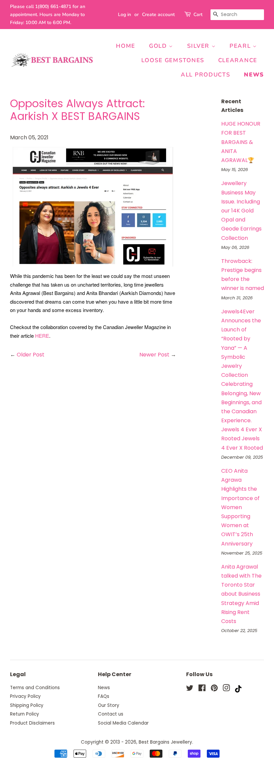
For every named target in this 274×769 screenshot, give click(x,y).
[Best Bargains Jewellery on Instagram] (226, 689)
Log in (124, 14)
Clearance (237, 60)
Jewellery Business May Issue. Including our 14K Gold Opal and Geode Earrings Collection (241, 210)
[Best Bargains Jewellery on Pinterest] (214, 689)
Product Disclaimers (32, 723)
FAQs (103, 696)
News (254, 75)
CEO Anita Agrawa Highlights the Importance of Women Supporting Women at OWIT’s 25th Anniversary (240, 507)
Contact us (110, 714)
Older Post (30, 354)
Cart (197, 14)
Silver (199, 46)
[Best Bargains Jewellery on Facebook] (202, 689)
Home (125, 46)
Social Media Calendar (123, 723)
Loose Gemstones (172, 60)
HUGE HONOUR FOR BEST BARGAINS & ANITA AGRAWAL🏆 (240, 142)
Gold (159, 46)
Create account (158, 14)
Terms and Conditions (35, 687)
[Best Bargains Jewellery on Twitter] (189, 689)
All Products (205, 75)
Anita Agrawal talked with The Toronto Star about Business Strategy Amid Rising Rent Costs (241, 594)
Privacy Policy (25, 696)
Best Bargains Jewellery (165, 742)
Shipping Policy (26, 705)
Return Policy (24, 714)
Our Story (108, 705)
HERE (42, 335)
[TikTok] (238, 691)
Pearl (241, 46)
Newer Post (154, 354)
